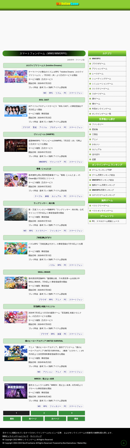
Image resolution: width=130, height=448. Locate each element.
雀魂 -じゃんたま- (44, 169)
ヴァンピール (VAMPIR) (44, 134)
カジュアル (56, 196)
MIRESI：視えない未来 (44, 379)
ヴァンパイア (55, 162)
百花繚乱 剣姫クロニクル (44, 306)
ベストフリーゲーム (100, 205)
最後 (76, 419)
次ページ (55, 419)
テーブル (38, 196)
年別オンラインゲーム (101, 109)
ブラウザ (26, 127)
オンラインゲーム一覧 (101, 114)
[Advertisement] (65, 29)
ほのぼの (96, 154)
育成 (35, 127)
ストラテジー (41, 231)
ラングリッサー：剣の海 (44, 203)
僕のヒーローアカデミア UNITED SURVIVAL (44, 341)
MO (45, 93)
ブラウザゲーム (98, 64)
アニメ (58, 299)
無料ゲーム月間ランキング (103, 185)
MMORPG (43, 162)
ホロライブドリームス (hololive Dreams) (44, 65)
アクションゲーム (99, 68)
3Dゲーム (96, 104)
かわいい (96, 144)
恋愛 (94, 159)
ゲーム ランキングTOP (102, 170)
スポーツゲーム (98, 94)
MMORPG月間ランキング (103, 190)
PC (65, 93)
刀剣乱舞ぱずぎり (44, 237)
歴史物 (95, 129)
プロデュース (55, 127)
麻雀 (47, 196)
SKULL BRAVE (44, 272)
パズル (52, 265)
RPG (51, 93)
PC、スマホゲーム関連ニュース (105, 221)
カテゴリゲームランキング (103, 195)
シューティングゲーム (101, 78)
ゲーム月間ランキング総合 (103, 175)
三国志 (95, 134)
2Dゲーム (96, 99)
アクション (48, 372)
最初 (12, 419)
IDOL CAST (44, 100)
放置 (59, 334)
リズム (58, 93)
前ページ (33, 419)
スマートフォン (76, 93)
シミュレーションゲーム (102, 84)
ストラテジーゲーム (100, 89)
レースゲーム (97, 74)
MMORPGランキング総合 (103, 180)
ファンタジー (55, 231)
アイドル (43, 127)
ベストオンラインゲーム (102, 211)
